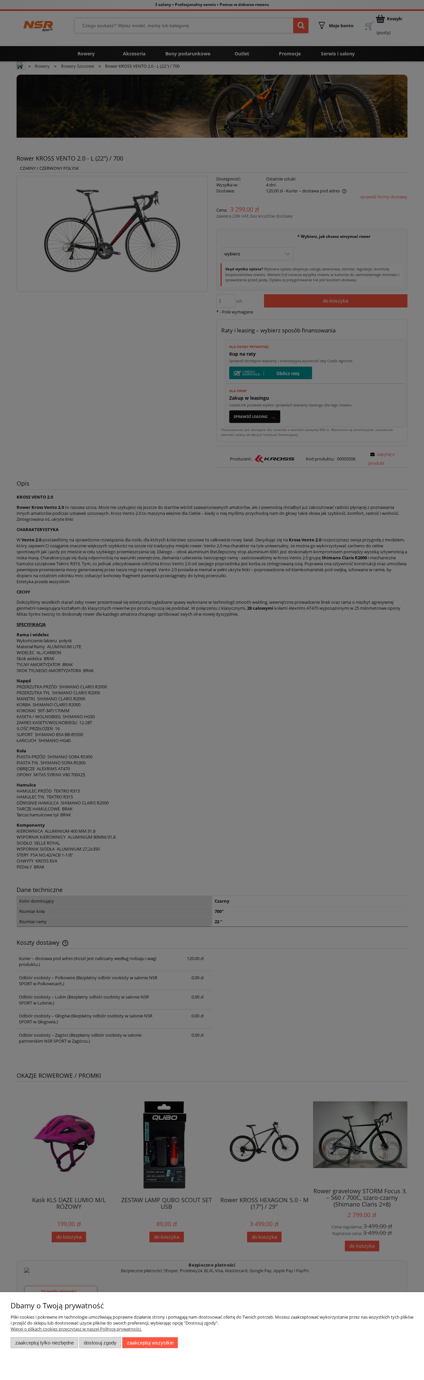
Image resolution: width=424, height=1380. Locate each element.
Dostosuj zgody (100, 1343)
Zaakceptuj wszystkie (150, 1343)
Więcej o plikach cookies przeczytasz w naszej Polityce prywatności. (76, 1329)
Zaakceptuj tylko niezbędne (44, 1343)
